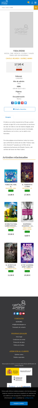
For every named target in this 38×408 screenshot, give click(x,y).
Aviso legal (19, 337)
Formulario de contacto (19, 327)
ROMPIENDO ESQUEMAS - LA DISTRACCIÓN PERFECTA (27, 225)
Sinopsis (8, 117)
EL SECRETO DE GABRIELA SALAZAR (11, 266)
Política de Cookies (19, 345)
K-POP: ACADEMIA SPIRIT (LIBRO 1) (27, 266)
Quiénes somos (19, 354)
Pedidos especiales (19, 357)
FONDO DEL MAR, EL (11, 185)
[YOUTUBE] (23, 313)
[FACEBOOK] (14, 313)
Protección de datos (19, 342)
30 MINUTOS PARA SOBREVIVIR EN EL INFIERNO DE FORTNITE (11, 225)
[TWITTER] (17, 313)
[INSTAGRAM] (20, 313)
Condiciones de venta (19, 339)
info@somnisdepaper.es (19, 324)
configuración (28, 398)
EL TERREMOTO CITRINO (27, 185)
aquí (14, 398)
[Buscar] (36, 7)
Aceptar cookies (19, 403)
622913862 (19, 322)
